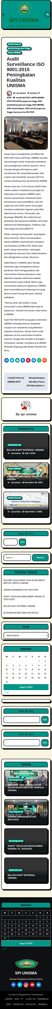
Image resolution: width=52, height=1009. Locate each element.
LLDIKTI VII (30, 999)
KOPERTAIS (18, 1004)
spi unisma (21, 93)
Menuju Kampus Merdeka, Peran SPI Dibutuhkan (36, 382)
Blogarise (23, 994)
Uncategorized (16, 780)
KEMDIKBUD (43, 999)
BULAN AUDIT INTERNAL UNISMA (25, 450)
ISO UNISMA (38, 105)
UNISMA (8, 999)
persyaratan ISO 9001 (24, 112)
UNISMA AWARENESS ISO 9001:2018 (21, 590)
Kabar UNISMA (14, 53)
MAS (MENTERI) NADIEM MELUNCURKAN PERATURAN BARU (23, 506)
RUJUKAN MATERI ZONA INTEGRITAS (21, 613)
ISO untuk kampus (16, 108)
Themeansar (37, 994)
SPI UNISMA (24, 20)
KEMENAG (42, 1004)
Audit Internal (14, 44)
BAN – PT (19, 999)
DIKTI (8, 1004)
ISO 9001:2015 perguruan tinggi (22, 101)
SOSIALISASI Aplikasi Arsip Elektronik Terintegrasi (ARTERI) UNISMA (24, 476)
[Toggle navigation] (3, 14)
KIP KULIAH (31, 1004)
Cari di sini (26, 533)
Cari (22, 542)
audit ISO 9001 (24, 98)
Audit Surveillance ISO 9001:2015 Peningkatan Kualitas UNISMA (26, 72)
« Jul (6, 692)
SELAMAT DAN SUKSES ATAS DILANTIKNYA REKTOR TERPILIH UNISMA (26, 788)
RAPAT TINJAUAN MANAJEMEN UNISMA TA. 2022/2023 (25, 847)
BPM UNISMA (38, 98)
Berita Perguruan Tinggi (19, 48)
